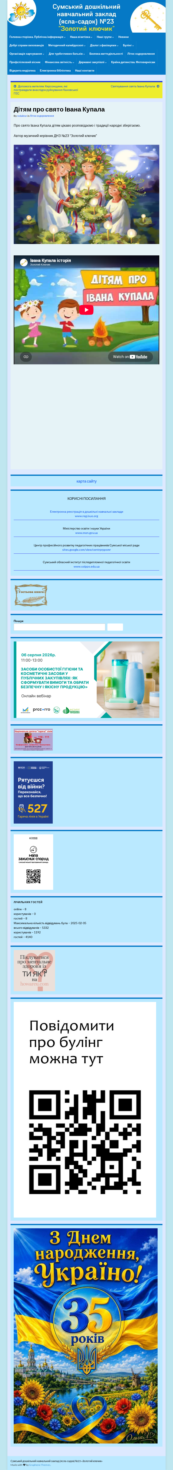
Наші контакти (84, 70)
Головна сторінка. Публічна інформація (36, 36)
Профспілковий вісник (25, 62)
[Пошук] (115, 627)
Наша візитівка (80, 36)
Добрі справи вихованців (26, 45)
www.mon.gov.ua (86, 533)
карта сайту (87, 481)
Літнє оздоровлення (141, 53)
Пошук (18, 621)
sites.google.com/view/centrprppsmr (86, 549)
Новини (123, 36)
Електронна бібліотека (55, 70)
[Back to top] (163, 1460)
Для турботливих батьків (66, 53)
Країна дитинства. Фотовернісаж (133, 62)
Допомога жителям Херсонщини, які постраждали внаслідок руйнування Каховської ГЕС (46, 89)
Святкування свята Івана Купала (133, 86)
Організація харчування (26, 53)
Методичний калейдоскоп (66, 45)
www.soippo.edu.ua (87, 566)
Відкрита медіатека (22, 70)
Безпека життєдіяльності (106, 53)
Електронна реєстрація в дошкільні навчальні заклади (86, 511)
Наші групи (104, 36)
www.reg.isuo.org (86, 516)
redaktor (22, 115)
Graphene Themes (39, 1464)
